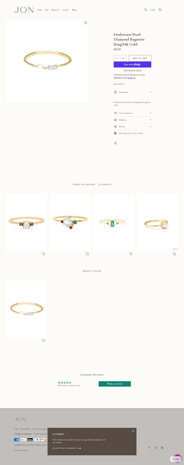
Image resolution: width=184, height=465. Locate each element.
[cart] (160, 9)
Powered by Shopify (20, 450)
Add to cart (140, 58)
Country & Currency (23, 434)
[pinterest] (162, 448)
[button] (85, 22)
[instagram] (155, 448)
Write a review (114, 383)
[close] (145, 9)
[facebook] (149, 448)
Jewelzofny (30, 445)
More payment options (133, 70)
